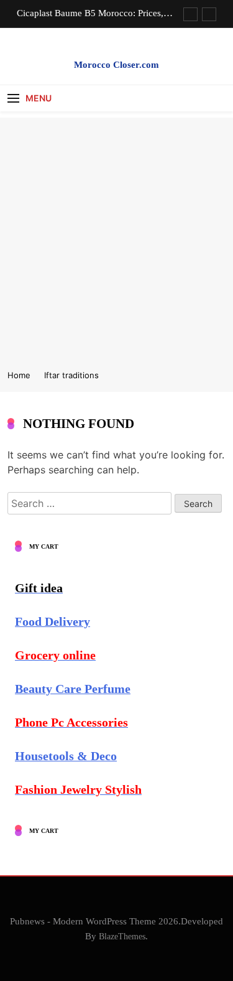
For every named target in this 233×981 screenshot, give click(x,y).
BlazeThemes (122, 936)
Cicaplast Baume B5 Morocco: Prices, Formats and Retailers (90, 13)
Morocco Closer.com (116, 65)
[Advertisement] (116, 234)
